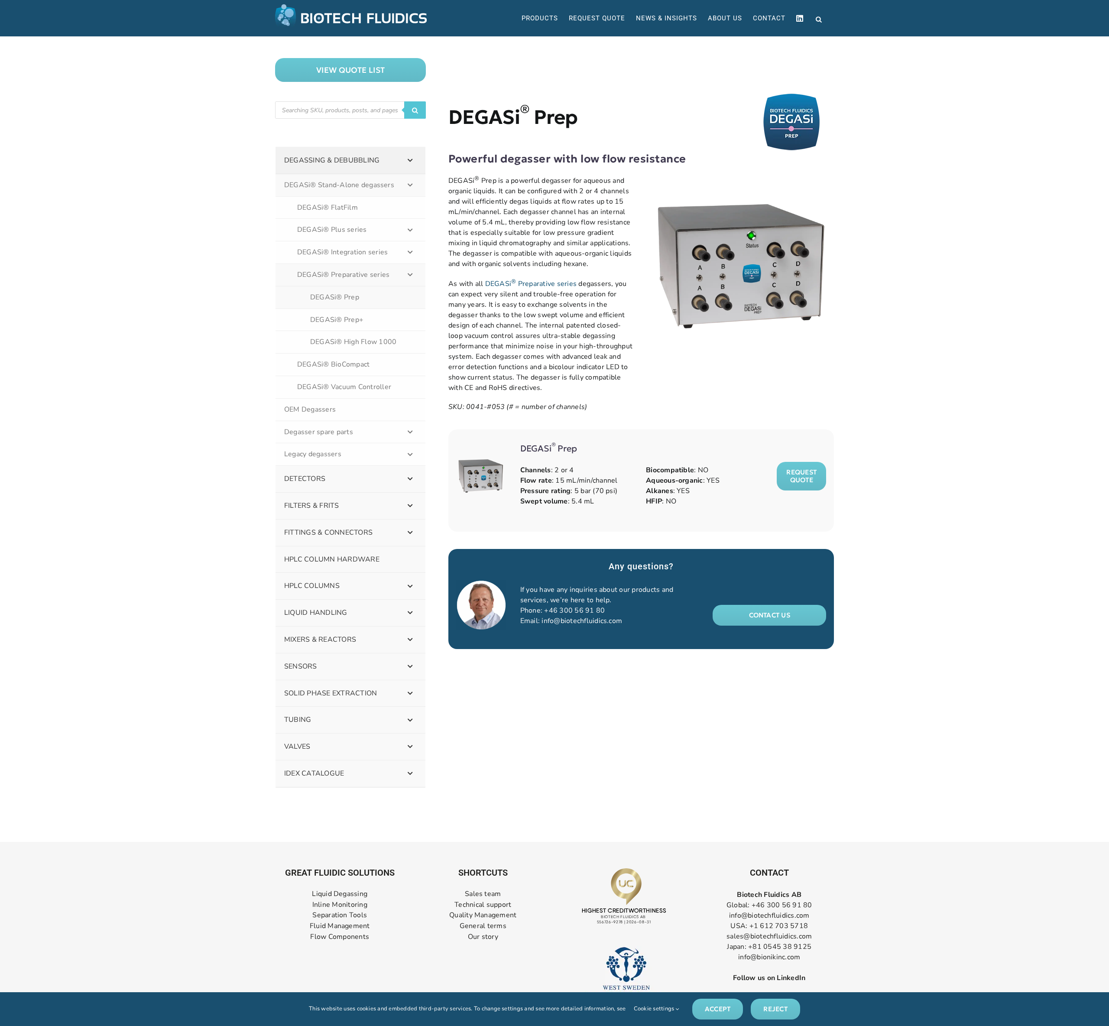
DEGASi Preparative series (531, 284)
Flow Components (339, 937)
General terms (483, 926)
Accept (717, 1009)
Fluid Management (340, 926)
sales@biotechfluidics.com (769, 936)
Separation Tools (339, 915)
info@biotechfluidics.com (582, 621)
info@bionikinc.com (769, 957)
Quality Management (482, 915)
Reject (775, 1009)
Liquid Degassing (339, 894)
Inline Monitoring (339, 904)
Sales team (483, 894)
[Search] (415, 110)
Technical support (482, 904)
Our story (483, 937)
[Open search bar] (818, 18)
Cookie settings (655, 1009)
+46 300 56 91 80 (574, 610)
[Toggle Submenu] (410, 160)
